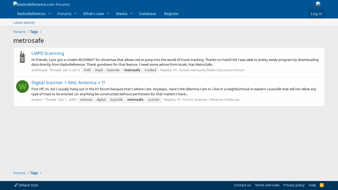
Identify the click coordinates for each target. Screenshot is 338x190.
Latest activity (24, 22)
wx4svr (37, 99)
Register (171, 13)
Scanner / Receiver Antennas (217, 99)
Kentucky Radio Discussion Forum (218, 70)
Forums (64, 13)
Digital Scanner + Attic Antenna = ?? (68, 82)
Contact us (242, 185)
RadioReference (31, 13)
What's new (93, 13)
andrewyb (39, 70)
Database (147, 13)
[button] (49, 13)
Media (121, 13)
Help (312, 185)
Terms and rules (267, 185)
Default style (28, 185)
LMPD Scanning (47, 53)
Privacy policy (294, 185)
